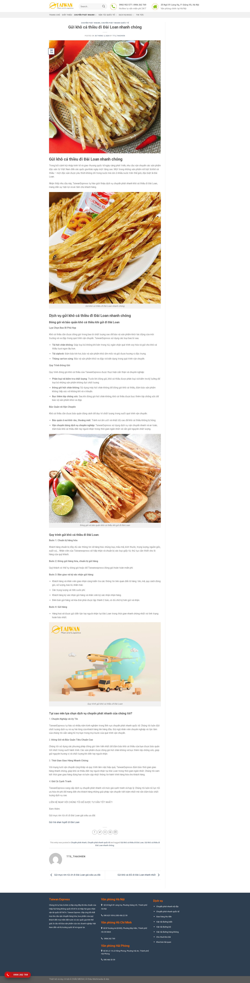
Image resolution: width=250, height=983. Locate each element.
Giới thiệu (67, 15)
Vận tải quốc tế (107, 15)
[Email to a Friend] (105, 832)
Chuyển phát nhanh (84, 15)
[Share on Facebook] (94, 832)
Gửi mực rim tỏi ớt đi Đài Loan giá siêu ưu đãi (72, 815)
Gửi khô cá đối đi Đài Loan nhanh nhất (137, 875)
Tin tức (140, 15)
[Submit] (104, 6)
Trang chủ (54, 15)
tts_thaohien (119, 36)
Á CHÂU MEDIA (77, 979)
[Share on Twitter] (99, 832)
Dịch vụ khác (125, 15)
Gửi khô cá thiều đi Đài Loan (132, 842)
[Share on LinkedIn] (115, 832)
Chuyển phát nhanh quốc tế (115, 23)
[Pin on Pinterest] (110, 832)
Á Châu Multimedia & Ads (97, 979)
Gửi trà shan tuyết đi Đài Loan (64, 822)
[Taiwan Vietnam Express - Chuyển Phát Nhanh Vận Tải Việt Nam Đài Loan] (62, 6)
